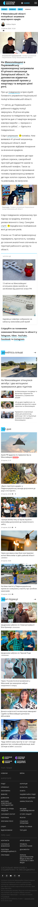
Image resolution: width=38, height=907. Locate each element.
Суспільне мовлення (5, 845)
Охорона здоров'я (27, 798)
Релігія (22, 818)
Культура (24, 787)
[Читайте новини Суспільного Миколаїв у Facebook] (2, 875)
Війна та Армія (26, 827)
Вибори (4, 794)
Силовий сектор (8, 814)
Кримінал (28, 9)
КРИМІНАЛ (12, 9)
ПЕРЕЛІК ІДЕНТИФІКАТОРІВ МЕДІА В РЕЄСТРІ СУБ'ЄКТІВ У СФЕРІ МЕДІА (27, 858)
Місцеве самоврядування (27, 810)
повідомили (14, 92)
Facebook (6, 339)
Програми (5, 855)
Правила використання (26, 845)
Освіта (22, 791)
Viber (14, 335)
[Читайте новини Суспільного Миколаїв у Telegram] (18, 875)
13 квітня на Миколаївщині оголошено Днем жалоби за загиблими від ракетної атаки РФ (17, 286)
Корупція (24, 784)
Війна (22, 773)
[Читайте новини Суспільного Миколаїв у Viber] (14, 875)
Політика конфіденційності (8, 850)
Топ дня (23, 830)
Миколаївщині (14, 62)
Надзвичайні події (28, 794)
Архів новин (25, 840)
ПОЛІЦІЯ (4, 9)
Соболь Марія (11, 24)
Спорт (3, 827)
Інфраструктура (26, 801)
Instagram (19, 339)
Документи (24, 849)
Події (3, 784)
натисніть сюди (29, 899)
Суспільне (6, 896)
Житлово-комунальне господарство (7, 803)
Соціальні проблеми (24, 822)
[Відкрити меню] (36, 3)
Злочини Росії (7, 821)
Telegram (5, 335)
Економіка (5, 791)
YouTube (22, 335)
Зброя (20, 9)
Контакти (5, 840)
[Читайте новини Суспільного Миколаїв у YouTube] (10, 875)
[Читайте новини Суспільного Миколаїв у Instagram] (6, 875)
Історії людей (26, 814)
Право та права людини (7, 810)
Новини (4, 773)
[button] (14, 136)
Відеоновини (6, 830)
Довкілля (5, 798)
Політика (5, 818)
